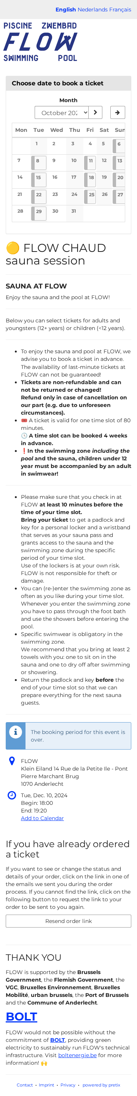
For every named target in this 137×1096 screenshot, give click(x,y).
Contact (25, 1085)
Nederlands (93, 9)
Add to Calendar (42, 818)
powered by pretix (101, 1085)
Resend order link (68, 921)
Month (68, 100)
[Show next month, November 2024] (117, 112)
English (66, 9)
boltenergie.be (77, 1055)
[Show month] (95, 112)
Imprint (46, 1085)
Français (120, 9)
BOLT (21, 1016)
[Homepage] (40, 42)
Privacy (68, 1085)
